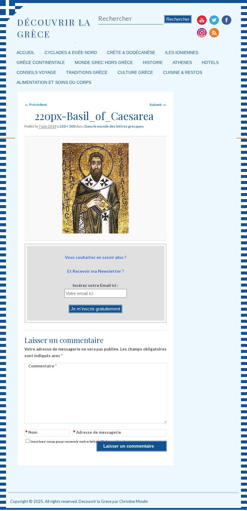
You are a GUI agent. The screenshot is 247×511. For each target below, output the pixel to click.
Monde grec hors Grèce (104, 62)
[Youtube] (202, 20)
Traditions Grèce (87, 72)
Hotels (210, 62)
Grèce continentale (41, 62)
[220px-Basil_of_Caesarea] (95, 188)
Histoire (153, 62)
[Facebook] (226, 20)
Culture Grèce (135, 72)
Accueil (26, 52)
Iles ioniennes (181, 52)
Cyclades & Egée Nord (71, 52)
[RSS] (214, 32)
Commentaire (42, 365)
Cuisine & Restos (182, 72)
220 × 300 (67, 126)
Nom (31, 433)
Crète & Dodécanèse (131, 52)
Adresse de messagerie (97, 433)
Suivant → (157, 104)
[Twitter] (214, 20)
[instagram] (202, 32)
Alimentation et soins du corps (54, 82)
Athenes (182, 62)
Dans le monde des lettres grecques (114, 126)
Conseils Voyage (36, 72)
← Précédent (36, 104)
